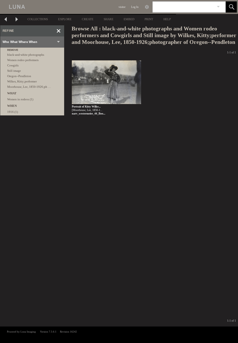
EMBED (129, 19)
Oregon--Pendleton (19, 76)
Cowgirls (13, 65)
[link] (218, 7)
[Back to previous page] (5, 20)
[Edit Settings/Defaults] (146, 7)
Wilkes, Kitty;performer (22, 81)
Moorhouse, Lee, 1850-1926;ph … (29, 86)
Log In (135, 7)
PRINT (149, 19)
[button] (231, 7)
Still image (14, 70)
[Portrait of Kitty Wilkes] (106, 83)
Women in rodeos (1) (20, 99)
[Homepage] (87, 7)
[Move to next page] (16, 20)
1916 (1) (12, 112)
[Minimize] (58, 30)
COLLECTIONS (37, 19)
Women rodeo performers (23, 60)
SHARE (108, 19)
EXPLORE (65, 19)
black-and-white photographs (25, 54)
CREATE (87, 19)
